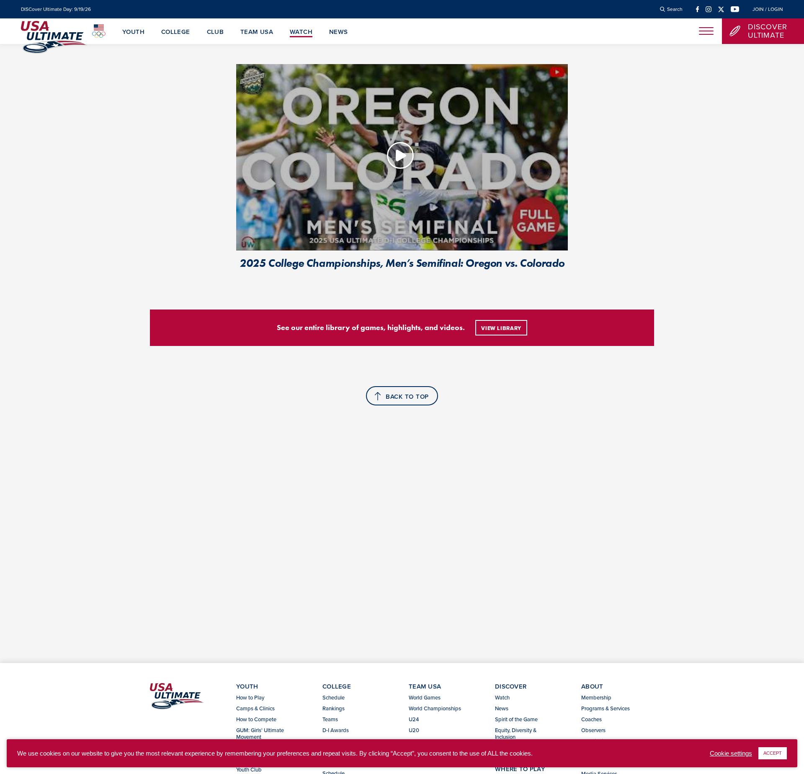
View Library (501, 328)
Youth (133, 32)
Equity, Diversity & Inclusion (515, 733)
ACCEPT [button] (772, 753)
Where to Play (520, 768)
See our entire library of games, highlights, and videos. (371, 327)
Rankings (333, 708)
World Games (425, 697)
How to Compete (256, 719)
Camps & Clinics (255, 708)
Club (215, 32)
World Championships (435, 708)
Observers (593, 730)
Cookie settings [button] (731, 753)
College (175, 32)
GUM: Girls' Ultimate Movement (260, 733)
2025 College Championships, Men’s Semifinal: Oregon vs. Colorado (402, 263)
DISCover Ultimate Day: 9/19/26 (56, 9)
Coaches (591, 719)
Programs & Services (605, 708)
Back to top (407, 396)
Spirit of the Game (516, 719)
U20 (414, 730)
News (338, 32)
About (592, 686)
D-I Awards (335, 730)
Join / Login (767, 9)
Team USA (256, 32)
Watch (301, 32)
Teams (330, 719)
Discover (510, 686)
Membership (596, 697)
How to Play (250, 697)
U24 (414, 719)
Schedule (333, 697)
